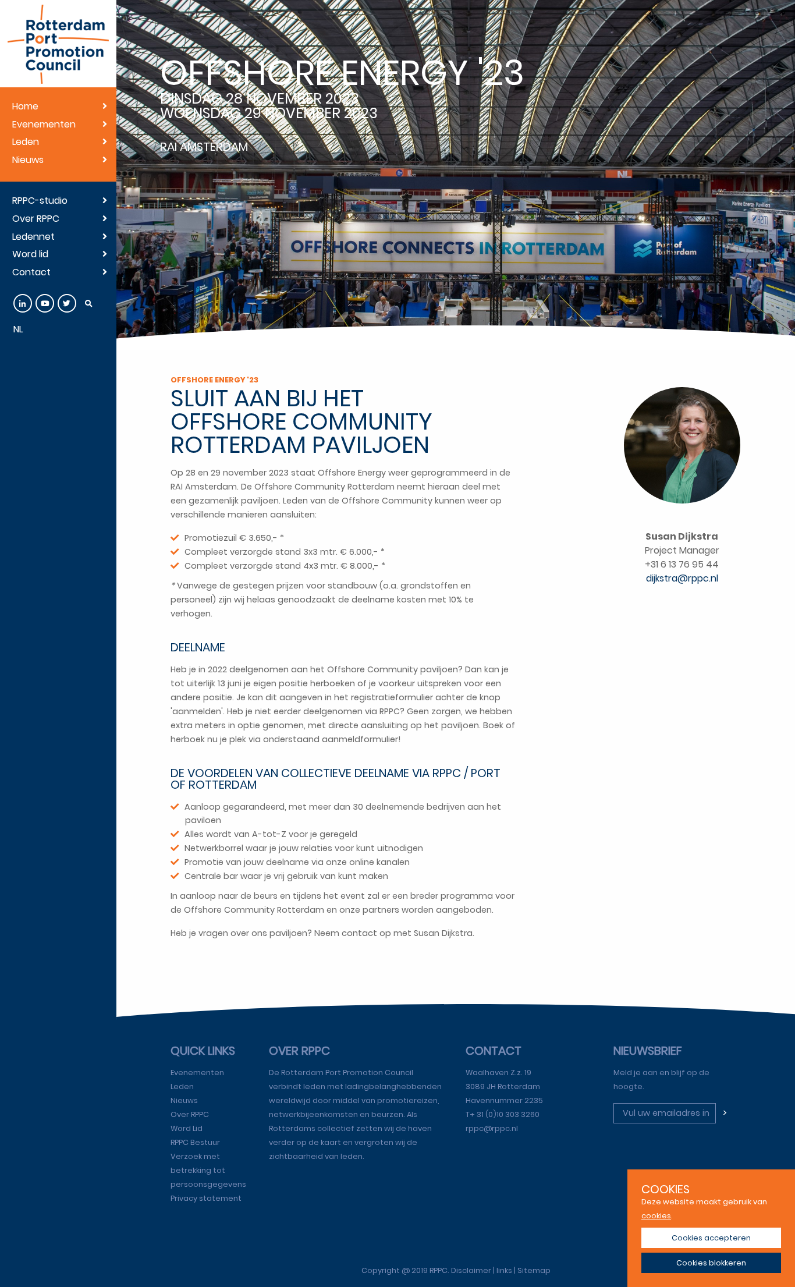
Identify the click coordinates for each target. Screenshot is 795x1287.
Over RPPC (35, 218)
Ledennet (33, 236)
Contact (31, 272)
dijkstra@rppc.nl (682, 578)
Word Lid (187, 1128)
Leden (25, 141)
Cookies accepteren (711, 1238)
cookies (656, 1216)
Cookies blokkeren (711, 1263)
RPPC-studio (40, 200)
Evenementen (44, 124)
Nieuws (28, 159)
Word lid (30, 254)
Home (25, 106)
